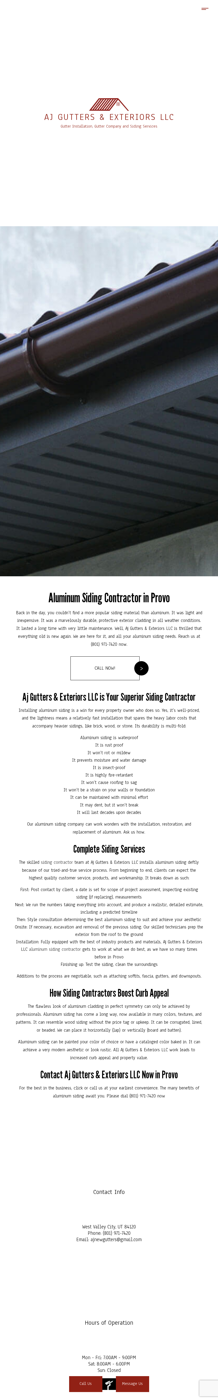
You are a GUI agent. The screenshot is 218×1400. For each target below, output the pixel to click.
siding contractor (57, 862)
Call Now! (105, 668)
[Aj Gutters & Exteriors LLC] (109, 104)
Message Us (132, 1383)
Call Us (85, 1383)
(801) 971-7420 (117, 1233)
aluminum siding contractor (55, 949)
